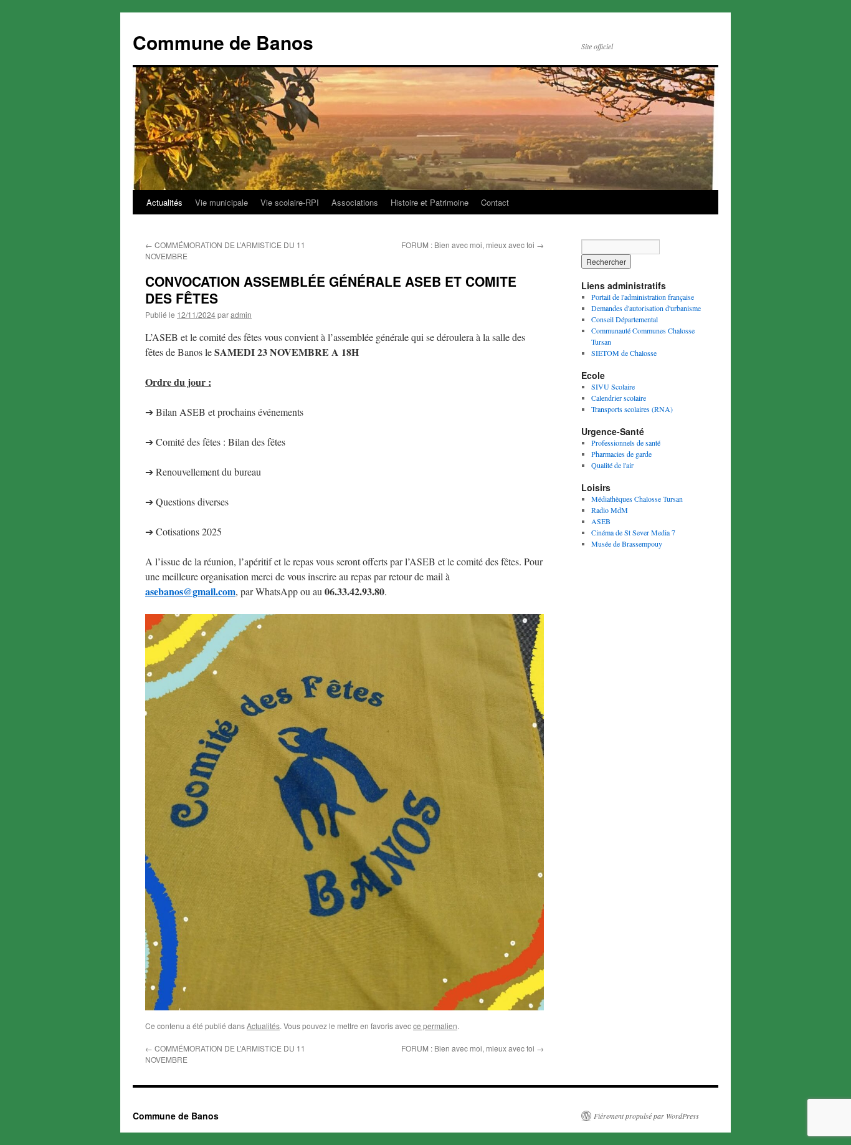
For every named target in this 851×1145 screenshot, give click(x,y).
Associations (354, 202)
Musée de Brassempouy (626, 544)
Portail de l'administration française (642, 297)
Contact (495, 202)
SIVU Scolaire (613, 386)
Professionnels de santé (625, 443)
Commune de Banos (223, 42)
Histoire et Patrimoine (429, 202)
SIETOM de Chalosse (624, 353)
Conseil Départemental (624, 319)
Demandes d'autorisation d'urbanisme (646, 308)
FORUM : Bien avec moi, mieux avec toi (472, 244)
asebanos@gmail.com (190, 591)
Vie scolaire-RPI (289, 202)
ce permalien (435, 1025)
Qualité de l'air (612, 465)
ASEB (601, 521)
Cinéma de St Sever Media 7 (633, 532)
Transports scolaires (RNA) (632, 409)
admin (241, 314)
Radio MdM (609, 510)
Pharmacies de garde (621, 454)
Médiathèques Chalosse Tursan (637, 499)
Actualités (164, 202)
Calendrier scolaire (618, 398)
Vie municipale (221, 202)
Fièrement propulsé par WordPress (646, 1116)
